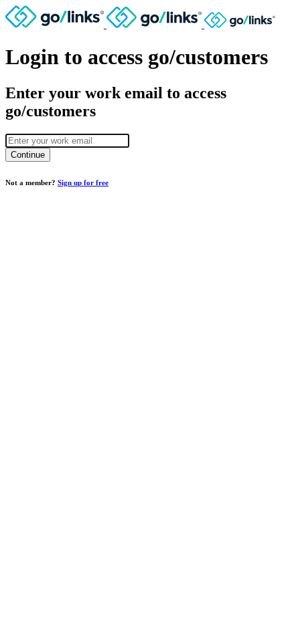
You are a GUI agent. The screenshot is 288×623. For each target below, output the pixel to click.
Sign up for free (83, 182)
